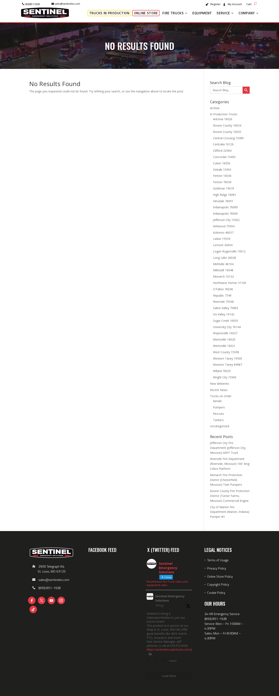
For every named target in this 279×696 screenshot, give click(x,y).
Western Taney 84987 (227, 364)
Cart (248, 4)
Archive (215, 108)
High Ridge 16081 (224, 195)
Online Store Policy (220, 576)
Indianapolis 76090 (225, 213)
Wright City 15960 (224, 377)
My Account (235, 4)
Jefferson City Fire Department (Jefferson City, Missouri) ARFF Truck (228, 448)
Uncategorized (219, 426)
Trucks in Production (109, 13)
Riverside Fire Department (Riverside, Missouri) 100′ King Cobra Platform (229, 464)
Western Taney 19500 (227, 358)
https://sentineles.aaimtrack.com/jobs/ (172, 649)
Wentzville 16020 (224, 339)
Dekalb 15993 (222, 169)
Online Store (146, 13)
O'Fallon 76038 (223, 289)
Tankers (218, 420)
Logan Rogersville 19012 (229, 251)
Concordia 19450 (224, 157)
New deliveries (219, 384)
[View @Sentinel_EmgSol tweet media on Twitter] (150, 654)
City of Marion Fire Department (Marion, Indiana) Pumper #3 (229, 512)
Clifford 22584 (222, 150)
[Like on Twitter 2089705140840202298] (164, 661)
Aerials (217, 401)
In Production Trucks (223, 114)
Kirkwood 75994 (223, 226)
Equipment (202, 13)
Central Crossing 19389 (228, 138)
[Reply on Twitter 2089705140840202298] (149, 661)
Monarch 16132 (223, 276)
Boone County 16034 (227, 125)
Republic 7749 (222, 295)
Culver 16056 (221, 163)
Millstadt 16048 (223, 270)
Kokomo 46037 (223, 232)
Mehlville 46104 (223, 264)
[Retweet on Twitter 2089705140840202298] (156, 661)
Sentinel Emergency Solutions (170, 598)
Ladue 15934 (221, 239)
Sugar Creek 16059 (225, 321)
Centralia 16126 (223, 144)
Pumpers (219, 407)
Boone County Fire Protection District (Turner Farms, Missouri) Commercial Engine (230, 496)
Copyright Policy (218, 584)
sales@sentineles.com (67, 4)
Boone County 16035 (227, 132)
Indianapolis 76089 (225, 207)
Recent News (219, 390)
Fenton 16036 (222, 176)
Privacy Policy (216, 568)
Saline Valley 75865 (225, 308)
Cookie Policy (216, 592)
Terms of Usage (217, 560)
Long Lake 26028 (224, 258)
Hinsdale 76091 (223, 201)
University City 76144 (227, 327)
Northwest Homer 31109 (229, 283)
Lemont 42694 (222, 245)
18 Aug (159, 605)
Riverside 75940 (223, 302)
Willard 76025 (222, 371)
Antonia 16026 (222, 119)
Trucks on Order (220, 396)
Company (247, 13)
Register (215, 4)
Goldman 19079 (223, 188)
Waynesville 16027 (225, 333)
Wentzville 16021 (224, 346)
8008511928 (32, 4)
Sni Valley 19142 (223, 314)
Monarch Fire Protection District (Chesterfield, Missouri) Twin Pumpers (226, 480)
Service (223, 13)
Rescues (218, 414)
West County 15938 (226, 352)
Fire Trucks (173, 13)
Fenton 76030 (222, 182)
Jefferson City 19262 (226, 220)
